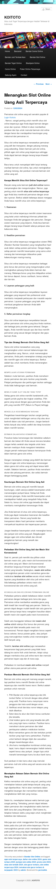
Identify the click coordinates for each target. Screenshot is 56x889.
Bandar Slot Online (37, 57)
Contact (24, 75)
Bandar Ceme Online (34, 51)
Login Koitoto (10, 117)
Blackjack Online (33, 63)
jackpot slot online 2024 (26, 862)
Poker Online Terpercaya (30, 69)
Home (7, 51)
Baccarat (17, 51)
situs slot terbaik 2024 (13, 864)
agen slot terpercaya (13, 859)
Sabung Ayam (10, 75)
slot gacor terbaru (31, 864)
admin (23, 870)
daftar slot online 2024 (32, 859)
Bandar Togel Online (13, 63)
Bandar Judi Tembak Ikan (15, 57)
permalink (42, 870)
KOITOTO (12, 17)
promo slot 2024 (44, 862)
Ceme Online (10, 69)
